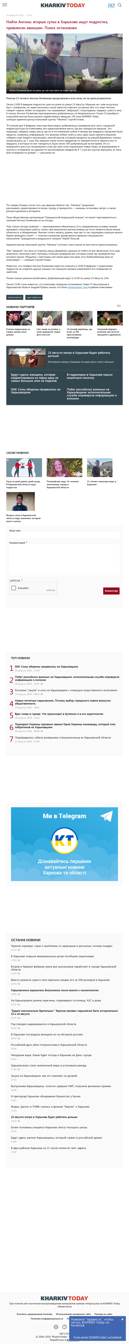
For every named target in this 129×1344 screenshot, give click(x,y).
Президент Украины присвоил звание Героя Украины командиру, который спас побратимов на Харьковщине (65, 725)
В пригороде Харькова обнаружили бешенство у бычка (45, 1096)
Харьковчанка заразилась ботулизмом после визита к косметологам (55, 990)
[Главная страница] (64, 1298)
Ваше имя (14, 530)
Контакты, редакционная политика (34, 1314)
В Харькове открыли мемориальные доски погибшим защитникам (52, 956)
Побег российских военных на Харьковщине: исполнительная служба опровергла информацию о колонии (92, 393)
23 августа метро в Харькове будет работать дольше (79, 354)
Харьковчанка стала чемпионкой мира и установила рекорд (48, 1065)
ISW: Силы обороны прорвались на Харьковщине (35, 390)
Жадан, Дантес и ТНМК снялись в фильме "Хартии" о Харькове (50, 1106)
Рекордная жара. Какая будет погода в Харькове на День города (51, 1055)
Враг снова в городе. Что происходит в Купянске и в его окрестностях (59, 713)
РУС (67, 1333)
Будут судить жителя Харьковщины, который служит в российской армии (56, 1137)
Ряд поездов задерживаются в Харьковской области (43, 1024)
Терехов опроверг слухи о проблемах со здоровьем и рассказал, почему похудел (61, 945)
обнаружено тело (78, 287)
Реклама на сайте (103, 1314)
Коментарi (111, 591)
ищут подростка (34, 297)
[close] (122, 1319)
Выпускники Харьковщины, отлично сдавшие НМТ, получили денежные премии (61, 1086)
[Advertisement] (64, 179)
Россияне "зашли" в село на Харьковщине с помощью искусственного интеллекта (66, 690)
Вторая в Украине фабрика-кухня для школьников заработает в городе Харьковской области (63, 968)
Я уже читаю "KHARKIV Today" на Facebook (97, 1337)
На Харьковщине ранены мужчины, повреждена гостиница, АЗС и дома (56, 1000)
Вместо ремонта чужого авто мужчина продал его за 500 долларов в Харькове (60, 979)
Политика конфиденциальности (47, 1318)
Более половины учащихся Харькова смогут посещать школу (49, 1127)
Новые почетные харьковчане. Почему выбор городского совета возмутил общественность (63, 702)
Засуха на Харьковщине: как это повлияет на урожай (44, 1075)
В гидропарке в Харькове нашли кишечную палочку (89, 376)
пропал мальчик (15, 297)
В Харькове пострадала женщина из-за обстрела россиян (47, 1034)
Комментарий (17, 542)
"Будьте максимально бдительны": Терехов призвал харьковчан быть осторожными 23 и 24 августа (64, 1012)
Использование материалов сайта (73, 1314)
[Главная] (62, 5)
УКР (111, 5)
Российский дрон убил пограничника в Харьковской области (49, 1044)
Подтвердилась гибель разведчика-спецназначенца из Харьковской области (63, 737)
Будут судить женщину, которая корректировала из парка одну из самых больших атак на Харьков (34, 377)
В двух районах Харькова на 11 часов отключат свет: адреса (48, 1148)
